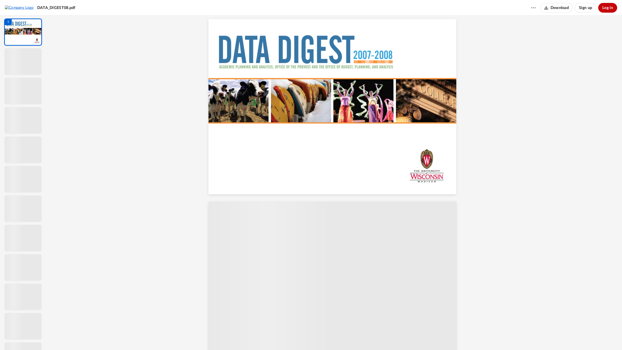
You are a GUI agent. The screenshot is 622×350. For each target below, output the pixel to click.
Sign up (585, 8)
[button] (23, 32)
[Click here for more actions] (533, 8)
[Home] (19, 7)
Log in (607, 8)
